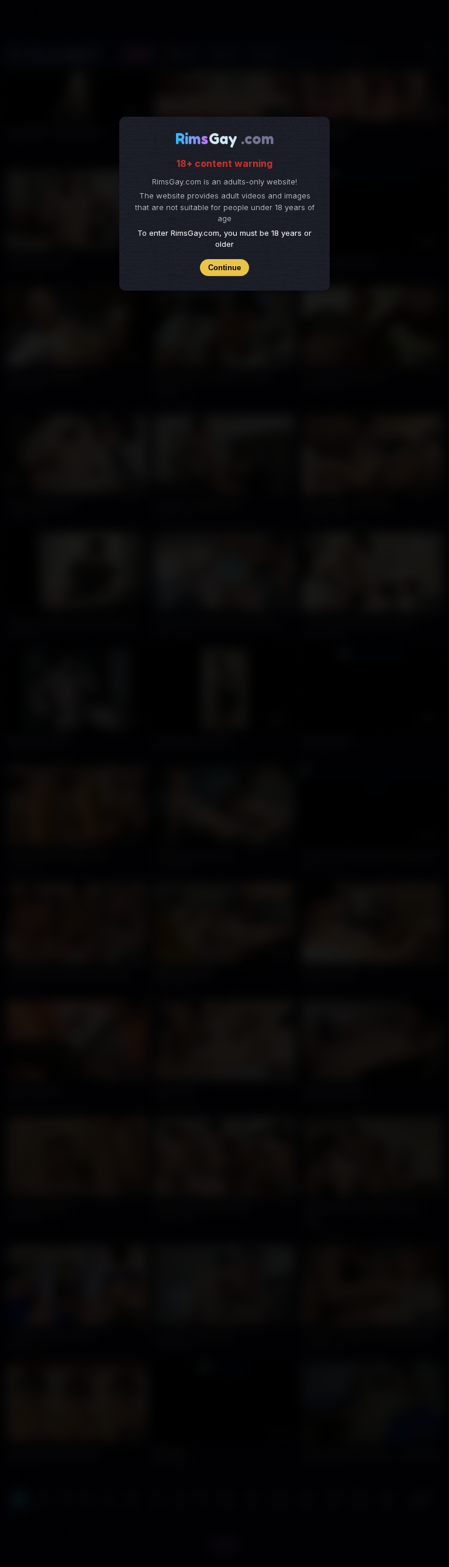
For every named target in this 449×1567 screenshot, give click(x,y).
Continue (224, 267)
